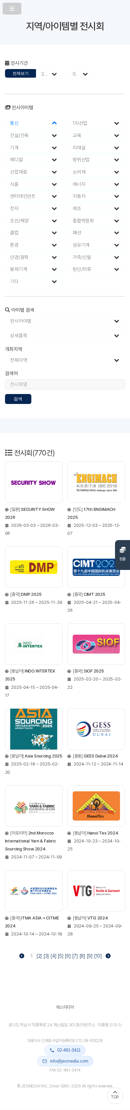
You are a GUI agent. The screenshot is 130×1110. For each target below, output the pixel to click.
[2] (39, 956)
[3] (46, 956)
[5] (60, 956)
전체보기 (21, 73)
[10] (98, 956)
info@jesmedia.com (69, 1061)
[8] (82, 956)
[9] (90, 956)
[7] (75, 956)
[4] (53, 956)
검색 (18, 398)
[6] (68, 956)
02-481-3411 (69, 1050)
